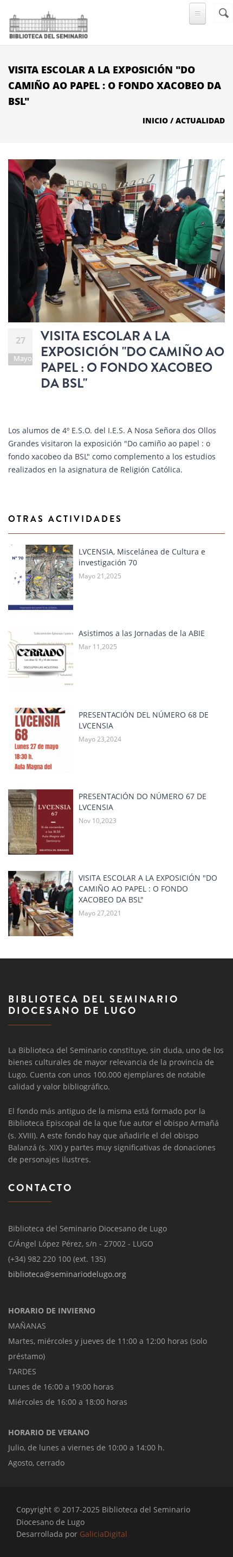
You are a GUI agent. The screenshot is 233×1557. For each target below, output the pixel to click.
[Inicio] (48, 23)
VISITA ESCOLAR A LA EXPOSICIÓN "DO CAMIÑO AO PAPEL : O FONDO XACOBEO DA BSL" (132, 359)
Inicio (155, 120)
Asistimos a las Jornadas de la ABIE (142, 633)
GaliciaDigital (103, 1534)
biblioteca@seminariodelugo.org (67, 1274)
